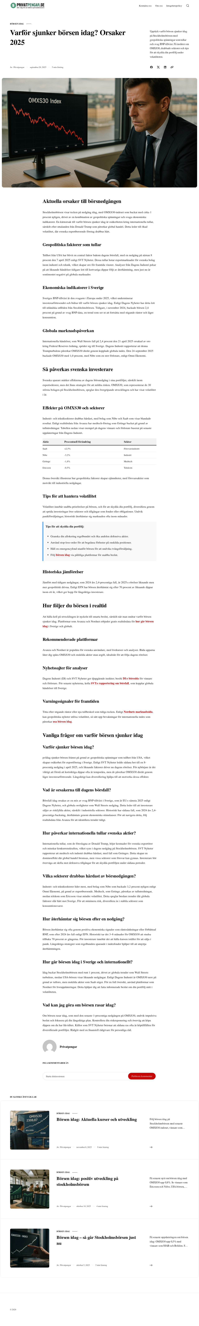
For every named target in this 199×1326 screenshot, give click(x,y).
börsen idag (17, 23)
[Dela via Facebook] (151, 67)
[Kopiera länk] (172, 67)
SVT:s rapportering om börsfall (110, 683)
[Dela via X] (158, 67)
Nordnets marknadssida (138, 712)
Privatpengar (19, 67)
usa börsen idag (62, 721)
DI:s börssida (131, 678)
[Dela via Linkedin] (165, 67)
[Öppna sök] (188, 5)
